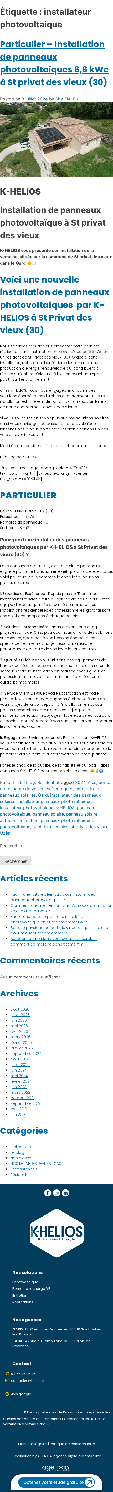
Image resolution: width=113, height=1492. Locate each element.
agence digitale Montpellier (77, 1456)
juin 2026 (19, 1020)
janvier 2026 (22, 1048)
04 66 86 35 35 (23, 1373)
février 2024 (21, 1081)
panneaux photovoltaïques (67, 820)
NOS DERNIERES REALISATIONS (36, 1163)
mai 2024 (19, 1075)
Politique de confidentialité (72, 1443)
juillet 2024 (20, 1064)
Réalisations (22, 1302)
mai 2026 (19, 1026)
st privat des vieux (89, 826)
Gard (43, 795)
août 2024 (20, 1059)
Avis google (21, 1394)
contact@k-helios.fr (28, 1380)
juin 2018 (18, 1114)
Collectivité (21, 1147)
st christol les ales (50, 826)
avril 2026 (19, 1031)
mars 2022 (20, 1092)
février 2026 (21, 1042)
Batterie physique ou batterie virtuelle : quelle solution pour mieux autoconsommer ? (61, 930)
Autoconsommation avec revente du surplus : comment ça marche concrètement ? (54, 941)
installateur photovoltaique (26, 807)
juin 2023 (19, 1086)
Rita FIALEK (66, 98)
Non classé (21, 1158)
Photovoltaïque (25, 1282)
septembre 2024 (26, 1053)
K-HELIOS (65, 807)
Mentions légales (32, 1443)
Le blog (27, 782)
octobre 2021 (22, 1098)
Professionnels (24, 1169)
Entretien (19, 1295)
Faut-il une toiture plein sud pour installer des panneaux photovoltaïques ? (53, 897)
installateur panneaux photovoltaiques (56, 801)
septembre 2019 (25, 1103)
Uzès (5, 833)
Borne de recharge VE (31, 1288)
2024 (80, 782)
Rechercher (11, 845)
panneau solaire (48, 814)
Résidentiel (48, 782)
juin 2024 (19, 1070)
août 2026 (20, 1009)
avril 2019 (19, 1109)
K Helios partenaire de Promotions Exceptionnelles (67, 1412)
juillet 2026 (20, 1015)
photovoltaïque (15, 826)
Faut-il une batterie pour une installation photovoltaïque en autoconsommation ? (49, 919)
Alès (92, 782)
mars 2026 (20, 1037)
